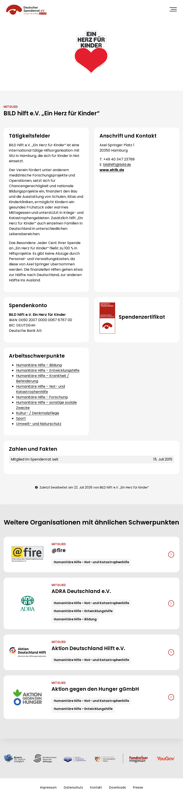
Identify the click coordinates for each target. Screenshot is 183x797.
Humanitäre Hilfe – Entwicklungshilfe (47, 370)
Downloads (117, 787)
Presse (138, 787)
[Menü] (173, 9)
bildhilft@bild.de (117, 164)
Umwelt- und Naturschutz (38, 423)
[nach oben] (174, 788)
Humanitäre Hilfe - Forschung (42, 397)
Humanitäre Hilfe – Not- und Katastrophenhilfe (40, 389)
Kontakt (96, 787)
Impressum (48, 787)
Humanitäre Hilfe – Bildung (39, 365)
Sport (21, 418)
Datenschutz (73, 787)
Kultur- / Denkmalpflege (37, 413)
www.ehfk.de (112, 169)
